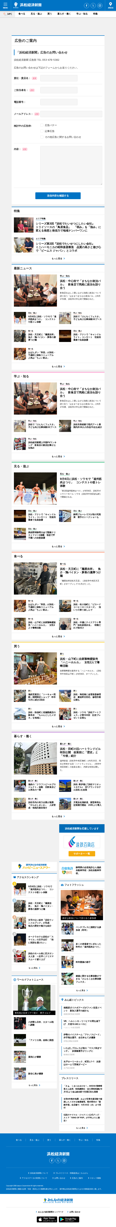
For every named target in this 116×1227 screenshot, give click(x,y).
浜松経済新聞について (39, 1173)
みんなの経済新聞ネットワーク (58, 1200)
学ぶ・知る (82, 13)
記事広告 (50, 131)
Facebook (86, 5)
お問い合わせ (59, 1178)
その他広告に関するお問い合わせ (63, 136)
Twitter (93, 5)
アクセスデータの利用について (34, 1178)
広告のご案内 (77, 1178)
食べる (21, 13)
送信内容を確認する (58, 195)
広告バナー (51, 125)
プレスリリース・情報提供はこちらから (71, 1173)
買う (49, 13)
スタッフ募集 (95, 1178)
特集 (95, 13)
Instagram (99, 5)
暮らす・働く (64, 13)
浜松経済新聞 (27, 5)
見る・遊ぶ (36, 13)
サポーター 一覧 (82, 853)
